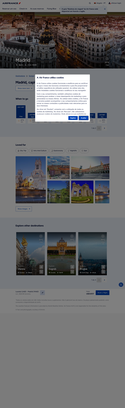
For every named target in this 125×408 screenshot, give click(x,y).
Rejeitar (73, 118)
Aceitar (83, 118)
